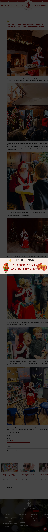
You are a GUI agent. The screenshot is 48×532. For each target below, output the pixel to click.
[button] (46, 259)
